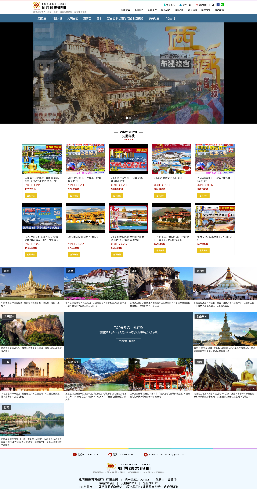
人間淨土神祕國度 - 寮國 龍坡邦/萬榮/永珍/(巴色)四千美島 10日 (42, 179)
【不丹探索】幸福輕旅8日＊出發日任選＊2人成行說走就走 (171, 238)
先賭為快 (128, 137)
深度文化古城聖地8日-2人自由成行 (214, 238)
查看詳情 (31, 195)
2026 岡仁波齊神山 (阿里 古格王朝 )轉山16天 (128, 179)
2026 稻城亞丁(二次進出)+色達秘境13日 (84, 179)
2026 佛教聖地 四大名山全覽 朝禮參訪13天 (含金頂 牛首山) (127, 238)
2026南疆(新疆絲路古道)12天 (83, 237)
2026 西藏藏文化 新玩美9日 (169, 178)
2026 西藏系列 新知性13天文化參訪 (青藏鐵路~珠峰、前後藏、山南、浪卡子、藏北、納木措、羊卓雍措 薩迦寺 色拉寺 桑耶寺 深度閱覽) (41, 238)
